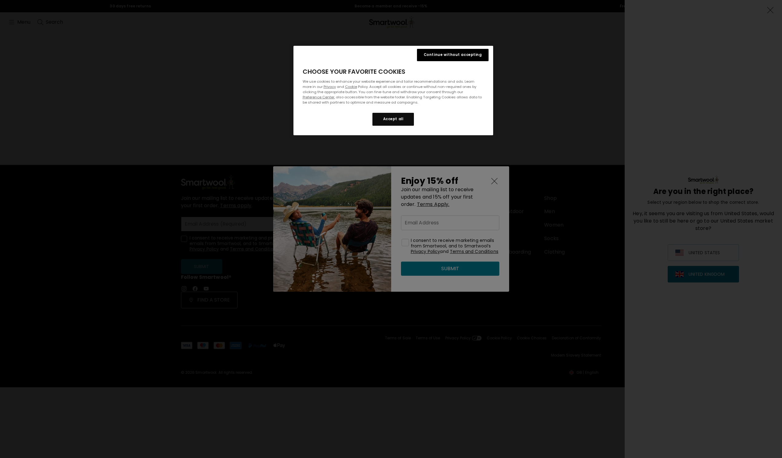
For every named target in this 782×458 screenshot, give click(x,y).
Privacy (330, 86)
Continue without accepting (453, 54)
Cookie (351, 86)
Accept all (393, 118)
